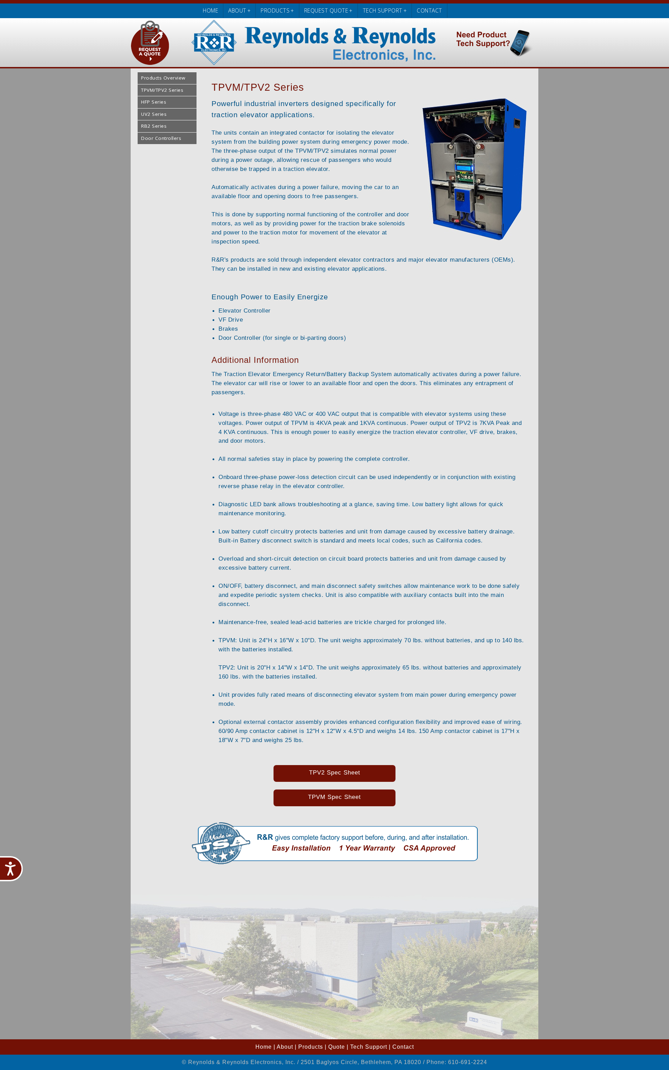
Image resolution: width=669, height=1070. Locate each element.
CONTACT (429, 10)
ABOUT (239, 10)
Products (310, 1047)
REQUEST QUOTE (328, 10)
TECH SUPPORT (385, 10)
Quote (336, 1047)
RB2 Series (154, 126)
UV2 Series (154, 114)
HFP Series (153, 102)
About (285, 1047)
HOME (210, 10)
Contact (403, 1047)
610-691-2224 (467, 1062)
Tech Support (368, 1047)
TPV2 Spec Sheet (334, 772)
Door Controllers (161, 138)
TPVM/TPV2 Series (162, 90)
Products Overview (163, 78)
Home (263, 1047)
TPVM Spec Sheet (334, 796)
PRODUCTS (277, 10)
